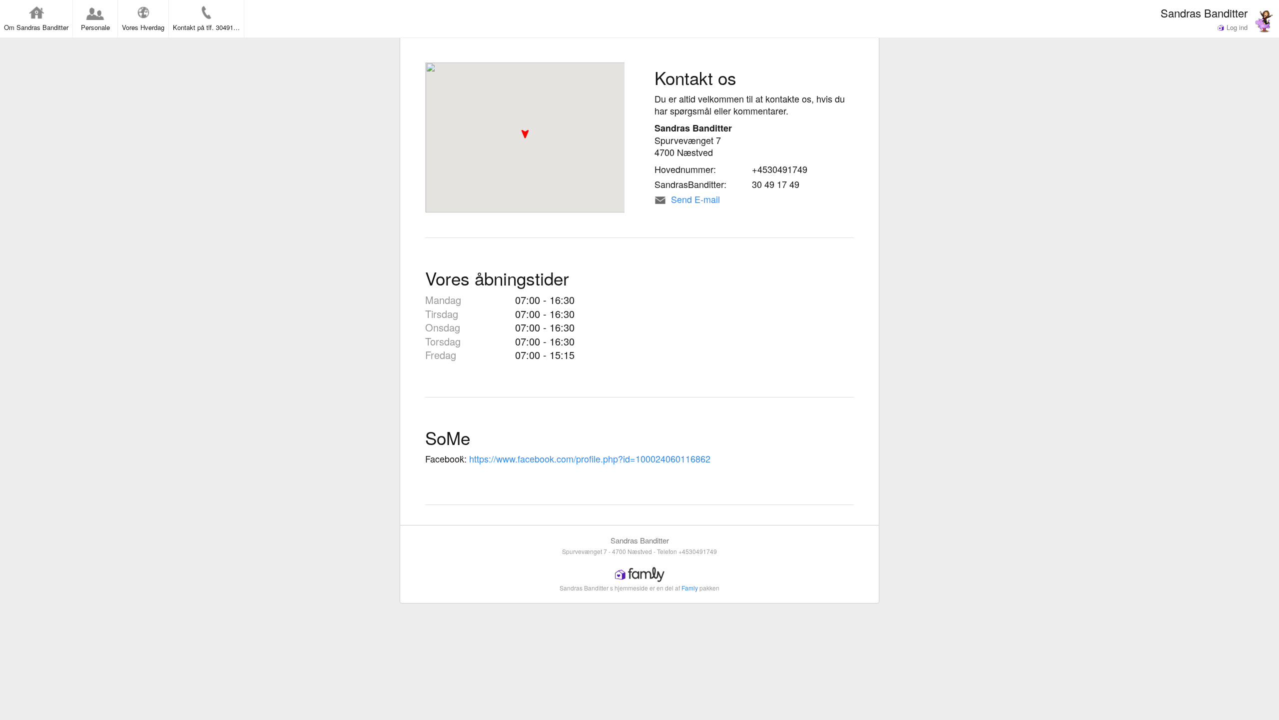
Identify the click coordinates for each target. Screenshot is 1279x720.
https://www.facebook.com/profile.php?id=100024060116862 (589, 458)
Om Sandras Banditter (36, 27)
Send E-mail (695, 199)
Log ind (1236, 27)
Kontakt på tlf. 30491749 (208, 27)
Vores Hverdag (143, 27)
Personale (95, 27)
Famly (689, 588)
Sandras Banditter (1204, 12)
